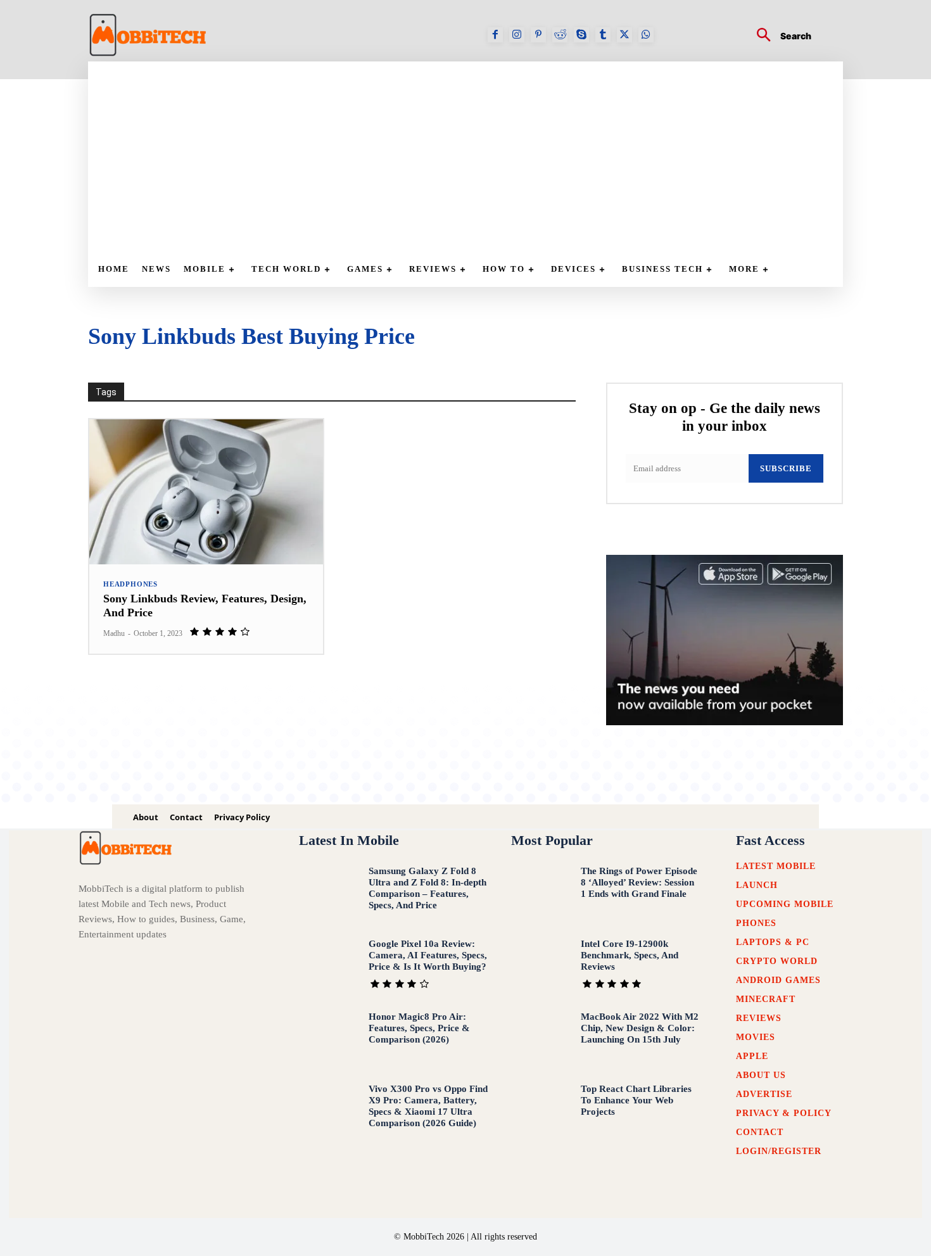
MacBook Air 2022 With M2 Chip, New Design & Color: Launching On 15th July (640, 1028)
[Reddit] (559, 34)
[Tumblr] (603, 34)
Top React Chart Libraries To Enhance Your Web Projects (636, 1100)
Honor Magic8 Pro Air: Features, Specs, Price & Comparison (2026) (419, 1028)
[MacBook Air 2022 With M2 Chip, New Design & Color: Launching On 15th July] (541, 1039)
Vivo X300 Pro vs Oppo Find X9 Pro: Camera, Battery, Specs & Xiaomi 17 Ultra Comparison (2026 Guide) (428, 1106)
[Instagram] (516, 34)
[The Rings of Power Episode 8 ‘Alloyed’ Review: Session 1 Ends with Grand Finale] (541, 893)
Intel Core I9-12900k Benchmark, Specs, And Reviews (629, 955)
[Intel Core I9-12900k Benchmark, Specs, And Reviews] (541, 966)
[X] (624, 34)
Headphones (130, 584)
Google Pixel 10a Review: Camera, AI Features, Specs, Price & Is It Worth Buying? (428, 955)
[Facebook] (495, 34)
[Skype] (581, 34)
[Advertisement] (472, 156)
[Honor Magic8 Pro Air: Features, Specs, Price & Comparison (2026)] (329, 1039)
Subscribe (786, 468)
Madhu (114, 633)
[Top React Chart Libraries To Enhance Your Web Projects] (541, 1111)
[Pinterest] (538, 34)
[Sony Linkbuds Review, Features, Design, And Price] (206, 491)
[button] (779, 36)
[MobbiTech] (148, 35)
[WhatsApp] (646, 34)
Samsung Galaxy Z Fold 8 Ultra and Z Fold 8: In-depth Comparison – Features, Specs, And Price (427, 888)
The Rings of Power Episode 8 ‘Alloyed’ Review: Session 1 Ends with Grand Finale (639, 882)
